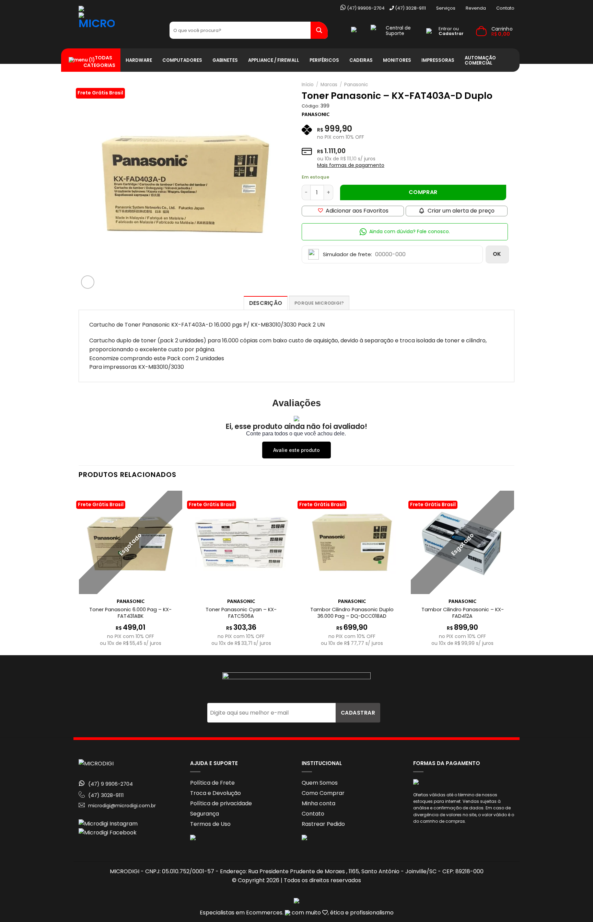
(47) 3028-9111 (410, 8)
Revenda (476, 8)
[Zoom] (87, 282)
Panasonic (356, 84)
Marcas (329, 84)
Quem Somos (320, 783)
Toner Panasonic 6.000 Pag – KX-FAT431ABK (130, 612)
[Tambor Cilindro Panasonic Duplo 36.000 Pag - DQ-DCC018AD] (352, 542)
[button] (353, 211)
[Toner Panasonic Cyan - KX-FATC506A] (241, 542)
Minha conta (318, 803)
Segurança (204, 814)
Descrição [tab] (265, 303)
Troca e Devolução (215, 793)
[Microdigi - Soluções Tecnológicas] (119, 30)
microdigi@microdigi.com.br (122, 806)
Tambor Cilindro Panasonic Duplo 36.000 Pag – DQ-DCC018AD (352, 612)
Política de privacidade (221, 803)
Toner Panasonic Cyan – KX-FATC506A (241, 612)
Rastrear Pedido (323, 824)
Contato (505, 8)
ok (497, 254)
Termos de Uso (210, 824)
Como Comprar (323, 793)
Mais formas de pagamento (350, 165)
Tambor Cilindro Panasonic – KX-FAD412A (462, 612)
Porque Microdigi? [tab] (319, 303)
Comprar (423, 192)
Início (308, 84)
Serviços (445, 8)
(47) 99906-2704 (365, 8)
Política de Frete (212, 783)
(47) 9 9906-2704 (110, 784)
